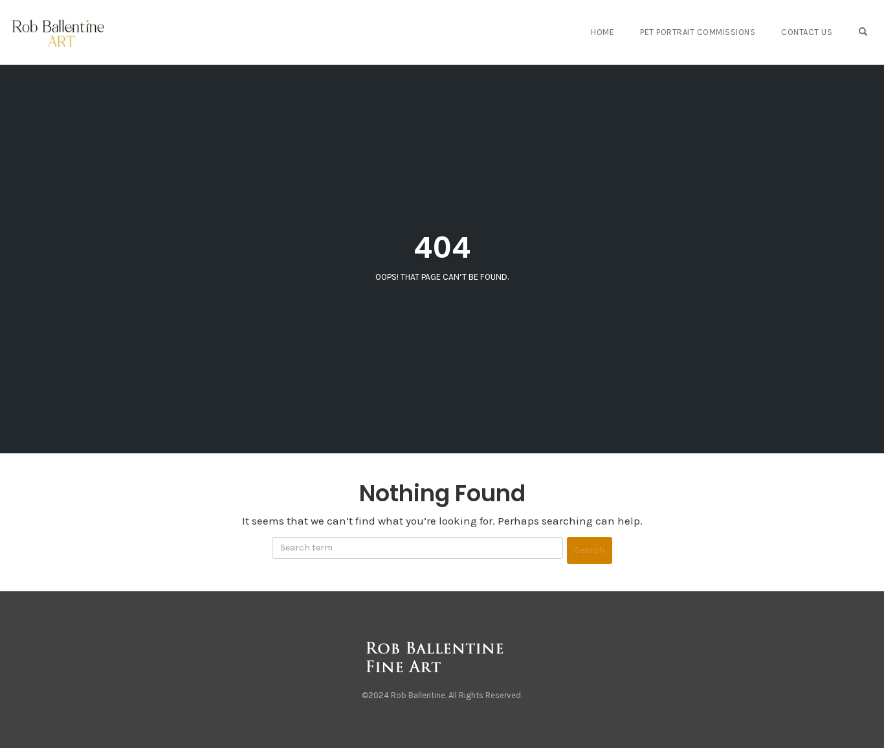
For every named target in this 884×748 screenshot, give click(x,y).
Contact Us (806, 32)
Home (602, 32)
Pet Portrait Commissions (697, 32)
